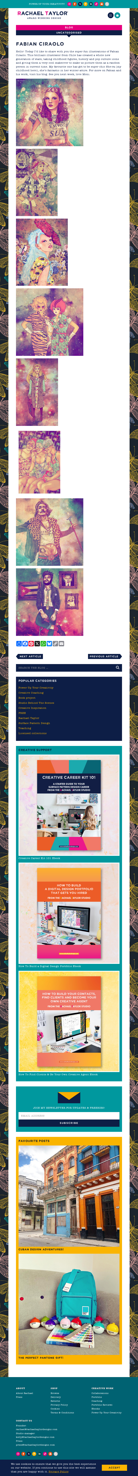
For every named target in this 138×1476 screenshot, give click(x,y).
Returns (55, 1401)
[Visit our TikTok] (96, 4)
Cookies (55, 1408)
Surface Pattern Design (34, 723)
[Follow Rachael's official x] (80, 4)
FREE (22, 713)
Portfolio (97, 1397)
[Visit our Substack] (102, 4)
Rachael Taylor (29, 718)
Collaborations (100, 1393)
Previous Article (104, 656)
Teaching (25, 728)
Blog (69, 27)
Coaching (97, 1401)
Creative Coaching (31, 692)
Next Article (30, 656)
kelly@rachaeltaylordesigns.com (35, 1437)
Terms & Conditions (62, 1412)
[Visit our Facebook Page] (75, 4)
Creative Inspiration (32, 707)
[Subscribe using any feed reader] (107, 4)
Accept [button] (114, 1468)
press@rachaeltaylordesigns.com (35, 1445)
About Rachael (24, 1393)
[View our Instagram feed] (69, 4)
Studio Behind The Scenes (36, 702)
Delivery (56, 1397)
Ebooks (96, 1408)
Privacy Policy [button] (59, 1471)
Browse (55, 1393)
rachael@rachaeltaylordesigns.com (36, 1429)
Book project (27, 697)
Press (19, 1397)
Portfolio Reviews (102, 1405)
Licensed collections (33, 733)
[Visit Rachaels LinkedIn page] (91, 4)
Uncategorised (69, 33)
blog (44, 74)
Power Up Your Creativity (36, 687)
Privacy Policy (59, 1405)
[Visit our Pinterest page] (85, 4)
